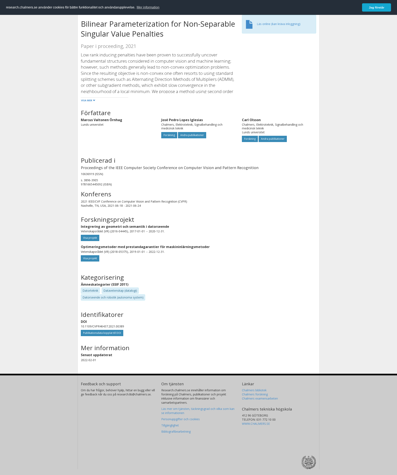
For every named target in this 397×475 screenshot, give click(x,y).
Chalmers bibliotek (254, 390)
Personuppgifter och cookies (180, 419)
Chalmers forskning (255, 394)
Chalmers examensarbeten (260, 398)
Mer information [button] (148, 7)
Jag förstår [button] (376, 7)
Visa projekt (90, 238)
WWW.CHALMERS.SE (256, 424)
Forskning (169, 135)
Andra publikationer (192, 135)
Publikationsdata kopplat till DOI (102, 333)
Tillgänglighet (170, 425)
